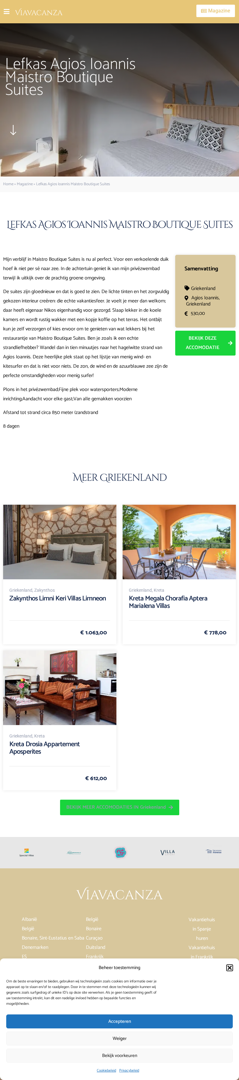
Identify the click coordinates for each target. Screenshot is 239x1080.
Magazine (25, 184)
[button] (230, 968)
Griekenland (203, 288)
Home (8, 184)
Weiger (120, 1038)
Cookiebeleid (106, 1070)
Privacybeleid (129, 1070)
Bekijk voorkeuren (119, 1055)
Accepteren (119, 1021)
